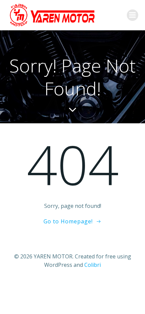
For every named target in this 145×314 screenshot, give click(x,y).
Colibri (92, 265)
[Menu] (132, 15)
